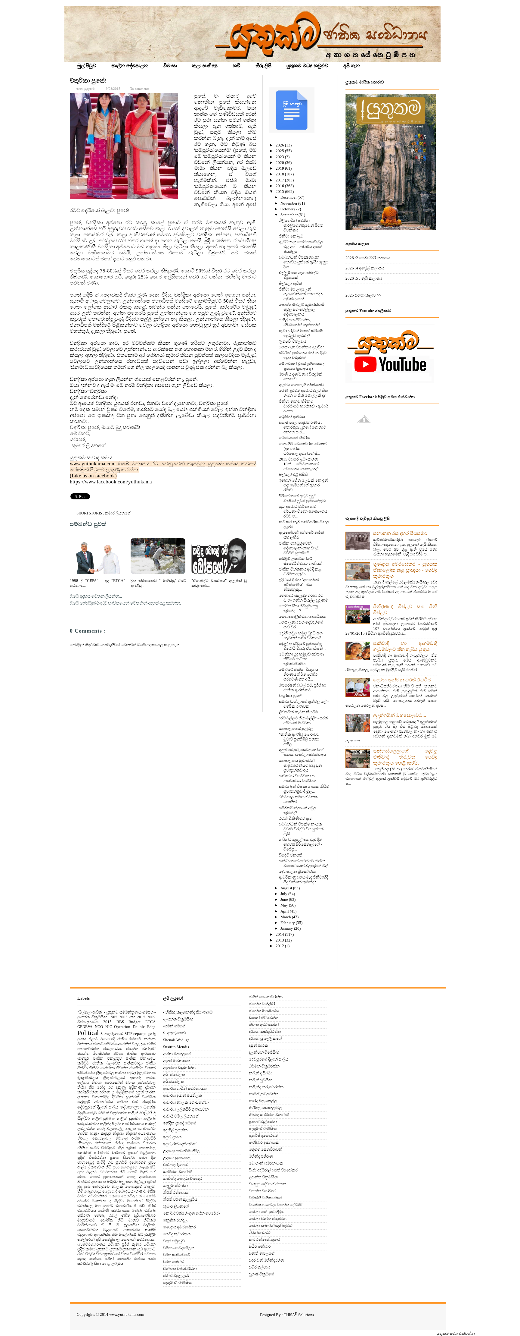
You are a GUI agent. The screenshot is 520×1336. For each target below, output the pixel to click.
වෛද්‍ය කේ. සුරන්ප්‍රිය (266, 1211)
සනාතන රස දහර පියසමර (400, 533)
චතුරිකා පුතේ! (88, 80)
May (284, 905)
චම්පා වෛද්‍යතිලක (178, 1248)
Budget (134, 1022)
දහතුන (83, 1097)
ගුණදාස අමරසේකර (179, 1227)
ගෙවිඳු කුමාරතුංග (176, 1234)
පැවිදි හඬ (105, 1162)
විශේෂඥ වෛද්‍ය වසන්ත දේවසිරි (275, 1204)
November (289, 203)
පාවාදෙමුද (85, 1162)
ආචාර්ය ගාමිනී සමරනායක (185, 1088)
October (287, 209)
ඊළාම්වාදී (108, 1039)
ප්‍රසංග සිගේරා (122, 1157)
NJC (108, 1027)
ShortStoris (89, 513)
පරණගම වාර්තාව (109, 1152)
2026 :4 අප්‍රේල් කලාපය (364, 268)
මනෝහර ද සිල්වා (108, 1201)
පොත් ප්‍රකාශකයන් (106, 1176)
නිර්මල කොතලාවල (94, 1138)
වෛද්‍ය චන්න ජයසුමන (267, 1218)
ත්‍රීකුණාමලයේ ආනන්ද (122, 1078)
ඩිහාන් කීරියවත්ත (263, 1017)
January (287, 928)
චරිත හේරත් (173, 1261)
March (286, 917)
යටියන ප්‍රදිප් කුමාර (124, 1244)
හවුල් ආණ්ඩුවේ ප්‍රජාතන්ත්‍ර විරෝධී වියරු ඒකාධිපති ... (302, 646)
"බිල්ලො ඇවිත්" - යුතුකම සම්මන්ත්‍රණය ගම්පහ (115, 1012)
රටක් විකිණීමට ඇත (295, 818)
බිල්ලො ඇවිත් (290, 283)
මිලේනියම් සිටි (131, 1234)
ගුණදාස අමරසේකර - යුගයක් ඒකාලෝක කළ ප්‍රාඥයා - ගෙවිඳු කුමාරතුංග (405, 570)
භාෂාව (140, 1191)
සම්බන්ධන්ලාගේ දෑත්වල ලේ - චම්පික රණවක (304, 704)
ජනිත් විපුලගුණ (134, 1044)
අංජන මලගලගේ (177, 1054)
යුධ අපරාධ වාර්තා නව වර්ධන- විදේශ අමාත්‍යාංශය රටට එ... (303, 511)
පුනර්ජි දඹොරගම (131, 1162)
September (289, 214)
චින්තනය (84, 1044)
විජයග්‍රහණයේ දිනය (112, 1254)
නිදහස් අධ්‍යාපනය (140, 1133)
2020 (280, 162)
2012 (280, 946)
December (289, 197)
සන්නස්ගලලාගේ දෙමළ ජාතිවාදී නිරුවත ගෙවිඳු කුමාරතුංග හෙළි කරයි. (405, 756)
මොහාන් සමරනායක (138, 1239)
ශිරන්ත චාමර (260, 1232)
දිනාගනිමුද (100, 1097)
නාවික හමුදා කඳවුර (94, 1133)
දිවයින (117, 1097)
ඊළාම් (93, 1039)
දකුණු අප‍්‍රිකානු (129, 1087)
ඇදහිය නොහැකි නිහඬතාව (301, 384)
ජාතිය (151, 1063)
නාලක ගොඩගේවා (140, 1129)
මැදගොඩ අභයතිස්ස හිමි (97, 1234)
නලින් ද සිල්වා (260, 1073)
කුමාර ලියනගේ (118, 513)
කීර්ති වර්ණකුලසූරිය (180, 1199)
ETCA (150, 1022)
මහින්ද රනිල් (105, 1216)
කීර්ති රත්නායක (176, 1192)
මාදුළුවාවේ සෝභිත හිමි (100, 1220)
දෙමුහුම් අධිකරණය (95, 1101)
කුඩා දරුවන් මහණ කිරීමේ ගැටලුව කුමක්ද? (301, 333)
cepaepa (140, 1033)
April (285, 911)
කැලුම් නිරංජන (175, 1185)
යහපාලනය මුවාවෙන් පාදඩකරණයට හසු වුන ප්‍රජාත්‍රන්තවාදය (300, 765)
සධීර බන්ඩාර (260, 1246)
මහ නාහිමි (104, 1205)
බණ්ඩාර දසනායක (91, 1182)
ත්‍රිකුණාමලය (87, 1077)
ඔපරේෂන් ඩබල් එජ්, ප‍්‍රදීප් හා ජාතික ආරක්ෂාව (302, 687)
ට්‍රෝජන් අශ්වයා (292, 416)
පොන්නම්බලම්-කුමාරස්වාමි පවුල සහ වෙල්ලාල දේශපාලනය (301, 309)
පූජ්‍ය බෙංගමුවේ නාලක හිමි (134, 1167)
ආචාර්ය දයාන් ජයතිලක (182, 1095)
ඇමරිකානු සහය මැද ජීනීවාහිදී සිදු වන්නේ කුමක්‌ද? (303, 879)
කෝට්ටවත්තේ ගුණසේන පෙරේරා (191, 1213)
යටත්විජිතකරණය (91, 1244)
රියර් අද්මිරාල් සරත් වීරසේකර (273, 1170)
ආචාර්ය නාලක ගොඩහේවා (186, 1102)
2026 (280, 145)
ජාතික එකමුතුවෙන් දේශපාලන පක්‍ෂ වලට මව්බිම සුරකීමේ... (299, 548)
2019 (280, 168)
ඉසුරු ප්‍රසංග (172, 1137)
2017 (280, 180)
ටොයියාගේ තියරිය (294, 437)
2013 (280, 940)
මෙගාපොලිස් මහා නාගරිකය (302, 616)
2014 (280, 934)
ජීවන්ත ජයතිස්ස (130, 1068)
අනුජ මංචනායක (176, 1060)
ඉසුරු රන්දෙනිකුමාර (180, 1144)
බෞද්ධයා (126, 1191)
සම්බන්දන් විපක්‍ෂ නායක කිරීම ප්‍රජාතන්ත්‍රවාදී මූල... (304, 789)
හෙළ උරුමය (112, 1263)
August (286, 888)
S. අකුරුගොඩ (112, 1033)
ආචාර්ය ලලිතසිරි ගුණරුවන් (186, 1109)
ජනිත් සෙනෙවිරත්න (266, 997)
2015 (280, 191)
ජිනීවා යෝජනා (102, 1068)
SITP (128, 1033)
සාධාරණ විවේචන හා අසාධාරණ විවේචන (297, 778)
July (284, 893)
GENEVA (84, 1026)
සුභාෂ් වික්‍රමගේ (261, 1274)
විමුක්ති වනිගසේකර (265, 1198)
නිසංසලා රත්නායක (94, 1143)
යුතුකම (102, 1249)
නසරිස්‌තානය (133, 1123)
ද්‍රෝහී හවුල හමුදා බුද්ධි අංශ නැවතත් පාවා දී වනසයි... (301, 635)
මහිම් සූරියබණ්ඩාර (138, 1215)
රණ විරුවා (86, 1254)
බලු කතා (126, 1181)
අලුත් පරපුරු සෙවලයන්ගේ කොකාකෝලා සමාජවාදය (302, 752)
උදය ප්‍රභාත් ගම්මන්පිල (181, 1151)
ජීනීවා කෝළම (291, 236)
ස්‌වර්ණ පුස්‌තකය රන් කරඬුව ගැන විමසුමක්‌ (303, 355)
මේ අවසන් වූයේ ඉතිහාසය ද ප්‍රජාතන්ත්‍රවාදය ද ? (301, 366)
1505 (113, 1017)
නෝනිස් (84, 1152)
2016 (280, 186)
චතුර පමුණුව (174, 1241)
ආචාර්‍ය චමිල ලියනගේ (181, 1116)
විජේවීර (136, 1254)
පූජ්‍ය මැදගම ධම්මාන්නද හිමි (101, 1172)
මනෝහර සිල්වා (141, 1201)
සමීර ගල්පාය (259, 1267)
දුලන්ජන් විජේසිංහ (141, 1097)
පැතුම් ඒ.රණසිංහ (263, 1128)
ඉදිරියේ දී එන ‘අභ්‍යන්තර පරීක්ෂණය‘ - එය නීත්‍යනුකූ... (299, 584)
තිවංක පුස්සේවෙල (140, 1083)
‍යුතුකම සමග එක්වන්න (456, 1333)
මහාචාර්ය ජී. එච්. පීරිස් (136, 1205)
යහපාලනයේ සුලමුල (296, 728)
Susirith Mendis (176, 1047)
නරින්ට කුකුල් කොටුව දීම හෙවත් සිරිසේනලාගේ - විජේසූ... (300, 844)
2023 (280, 157)
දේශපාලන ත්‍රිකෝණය (297, 871)
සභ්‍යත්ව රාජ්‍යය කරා (136, 1258)
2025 (280, 151)
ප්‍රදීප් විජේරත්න (91, 1157)
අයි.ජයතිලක (173, 1081)
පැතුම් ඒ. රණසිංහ (177, 1282)
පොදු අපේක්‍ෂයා (141, 1176)
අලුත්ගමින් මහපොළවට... (399, 715)
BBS (120, 1022)
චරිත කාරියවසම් (176, 1255)
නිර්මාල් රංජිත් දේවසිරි (136, 1138)
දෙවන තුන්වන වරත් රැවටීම (402, 679)
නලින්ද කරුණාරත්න (266, 1087)
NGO (99, 1026)
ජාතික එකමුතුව (107, 1058)
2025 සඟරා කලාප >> (363, 295)
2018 (280, 174)
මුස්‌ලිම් (150, 1234)
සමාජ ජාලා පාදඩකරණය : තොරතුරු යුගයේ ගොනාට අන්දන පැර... (302, 427)
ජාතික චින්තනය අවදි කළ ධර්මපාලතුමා (300, 571)
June (284, 899)
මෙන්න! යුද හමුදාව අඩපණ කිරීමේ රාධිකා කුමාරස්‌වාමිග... (301, 659)
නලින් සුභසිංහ (129, 1118)
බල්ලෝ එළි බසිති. (293, 474)
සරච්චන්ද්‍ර (85, 1263)
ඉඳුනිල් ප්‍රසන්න (175, 1130)
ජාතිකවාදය (133, 1063)
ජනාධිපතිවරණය (107, 1044)
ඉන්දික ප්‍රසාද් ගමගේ (179, 1123)
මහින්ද (137, 1211)
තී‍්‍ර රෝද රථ (101, 1087)
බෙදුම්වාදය (92, 1191)
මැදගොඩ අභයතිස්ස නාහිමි (129, 1230)
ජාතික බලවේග (106, 1063)
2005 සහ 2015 (132, 1017)
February (288, 922)
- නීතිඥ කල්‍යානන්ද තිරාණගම (187, 1012)
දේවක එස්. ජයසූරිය (136, 1101)
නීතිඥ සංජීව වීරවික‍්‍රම (96, 1148)
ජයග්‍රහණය (112, 1048)
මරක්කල (85, 1205)
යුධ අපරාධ (146, 1249)
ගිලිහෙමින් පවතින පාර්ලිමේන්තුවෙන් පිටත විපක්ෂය (301, 225)
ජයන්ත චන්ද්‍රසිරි (141, 1048)
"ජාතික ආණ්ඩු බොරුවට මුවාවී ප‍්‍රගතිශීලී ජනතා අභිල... (299, 739)
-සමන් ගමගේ (174, 1026)
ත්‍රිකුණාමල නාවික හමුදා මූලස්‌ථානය (126, 1072)
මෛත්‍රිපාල (111, 1239)
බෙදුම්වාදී (109, 1191)
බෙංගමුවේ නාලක (107, 1186)
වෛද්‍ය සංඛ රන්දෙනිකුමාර (270, 1225)
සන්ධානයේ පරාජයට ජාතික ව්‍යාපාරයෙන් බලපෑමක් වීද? (304, 863)
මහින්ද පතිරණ (261, 1156)
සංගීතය (95, 1258)
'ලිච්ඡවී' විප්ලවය (292, 341)
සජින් (109, 1258)
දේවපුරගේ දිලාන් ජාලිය (97, 1107)
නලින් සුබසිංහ (103, 1119)
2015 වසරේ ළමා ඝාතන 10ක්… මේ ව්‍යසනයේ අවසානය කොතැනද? (299, 464)
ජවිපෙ (118, 1054)
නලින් (133, 1113)
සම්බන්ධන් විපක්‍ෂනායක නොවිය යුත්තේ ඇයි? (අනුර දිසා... (303, 262)
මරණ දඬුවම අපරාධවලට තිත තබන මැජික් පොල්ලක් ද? (303, 393)
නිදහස (118, 1133)
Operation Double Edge (135, 1026)
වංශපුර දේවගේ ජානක (267, 1184)
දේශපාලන (131, 1106)
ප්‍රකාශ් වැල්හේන (142, 1153)
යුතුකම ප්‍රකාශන (123, 1249)
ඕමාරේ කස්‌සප (142, 1039)
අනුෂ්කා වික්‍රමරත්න (179, 1067)
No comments (139, 88)
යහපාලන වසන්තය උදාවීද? (301, 347)
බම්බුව (112, 1181)
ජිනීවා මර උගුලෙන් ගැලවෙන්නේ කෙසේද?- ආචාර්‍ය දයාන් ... (301, 294)
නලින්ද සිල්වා (110, 1124)
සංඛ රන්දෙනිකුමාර (264, 1239)
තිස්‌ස (81, 1087)
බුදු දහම (84, 1187)
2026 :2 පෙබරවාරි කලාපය (367, 258)
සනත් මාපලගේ (261, 1253)
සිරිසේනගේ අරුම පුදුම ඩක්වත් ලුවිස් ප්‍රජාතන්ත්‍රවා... (304, 498)
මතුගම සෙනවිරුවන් (125, 1196)
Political (88, 1032)
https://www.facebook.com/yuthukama (111, 482)
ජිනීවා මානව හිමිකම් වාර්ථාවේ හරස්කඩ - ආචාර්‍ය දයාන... (303, 406)
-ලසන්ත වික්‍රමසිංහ (178, 1019)
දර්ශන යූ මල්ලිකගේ (117, 1092)
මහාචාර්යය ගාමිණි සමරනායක (103, 1210)
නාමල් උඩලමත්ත (263, 1094)
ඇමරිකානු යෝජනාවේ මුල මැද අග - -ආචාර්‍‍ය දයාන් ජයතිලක (301, 247)
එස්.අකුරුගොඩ (175, 1164)
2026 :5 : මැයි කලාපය (363, 278)
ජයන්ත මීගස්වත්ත (93, 1053)
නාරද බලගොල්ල (110, 1129)
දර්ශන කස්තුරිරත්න (265, 1031)
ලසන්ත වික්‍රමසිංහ (263, 1177)
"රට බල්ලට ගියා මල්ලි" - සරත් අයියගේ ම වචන (303, 720)
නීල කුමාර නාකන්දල (137, 1148)
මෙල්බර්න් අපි (89, 1239)
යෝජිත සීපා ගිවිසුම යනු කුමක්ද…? (298, 608)
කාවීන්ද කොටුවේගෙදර (182, 1178)
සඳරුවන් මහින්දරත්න (266, 1260)
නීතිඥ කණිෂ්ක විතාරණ (135, 1143)
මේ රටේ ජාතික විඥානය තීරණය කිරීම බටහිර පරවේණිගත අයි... (298, 674)
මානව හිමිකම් (142, 1220)
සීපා (97, 1263)
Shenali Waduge (176, 1040)
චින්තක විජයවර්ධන (180, 1268)
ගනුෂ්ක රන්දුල (175, 1220)
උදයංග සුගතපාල (176, 1157)
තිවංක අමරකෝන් (107, 1082)
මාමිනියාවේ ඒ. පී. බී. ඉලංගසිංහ (108, 1225)
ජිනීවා (82, 1068)
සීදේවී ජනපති (290, 855)
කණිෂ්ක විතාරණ (177, 1171)
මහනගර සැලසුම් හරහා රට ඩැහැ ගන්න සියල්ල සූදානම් (303, 597)
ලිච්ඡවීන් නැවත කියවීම (298, 712)
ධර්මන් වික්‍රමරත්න (112, 1113)
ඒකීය (122, 1039)
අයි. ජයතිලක (174, 1074)
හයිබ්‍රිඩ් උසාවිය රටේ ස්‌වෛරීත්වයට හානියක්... (302, 561)
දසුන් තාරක (146, 1092)
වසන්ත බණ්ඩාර (262, 1191)
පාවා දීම (147, 1157)
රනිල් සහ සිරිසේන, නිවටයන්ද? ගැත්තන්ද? (299, 322)
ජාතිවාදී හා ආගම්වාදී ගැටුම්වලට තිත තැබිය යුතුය (405, 646)
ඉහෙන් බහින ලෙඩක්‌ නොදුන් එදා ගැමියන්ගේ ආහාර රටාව (303, 485)
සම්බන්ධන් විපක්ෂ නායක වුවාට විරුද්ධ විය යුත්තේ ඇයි (301, 829)
